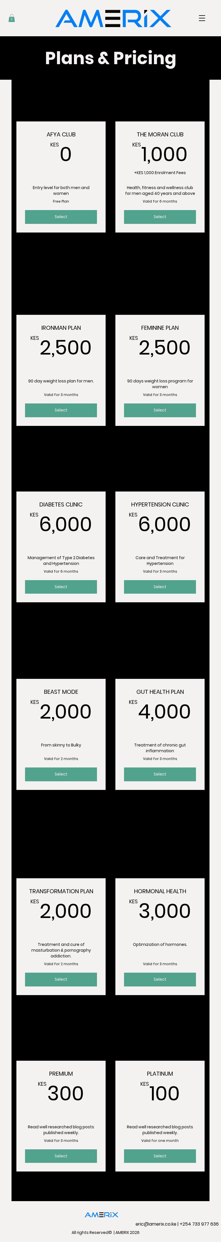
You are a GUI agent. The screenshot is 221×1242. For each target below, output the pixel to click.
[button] (202, 18)
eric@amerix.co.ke (156, 1224)
